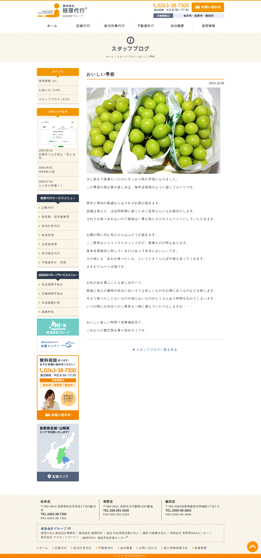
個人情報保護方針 (176, 547)
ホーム (110, 56)
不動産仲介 (106, 547)
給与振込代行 (51, 253)
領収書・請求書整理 (55, 216)
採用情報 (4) (48, 80)
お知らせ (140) (50, 90)
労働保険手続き (52, 293)
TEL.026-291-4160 (116, 510)
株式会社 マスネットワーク (58, 537)
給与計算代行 (51, 225)
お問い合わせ (148, 547)
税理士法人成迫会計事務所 (58, 532)
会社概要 (126, 547)
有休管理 (48, 235)
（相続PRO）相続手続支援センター (104, 537)
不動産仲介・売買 (54, 262)
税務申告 (48, 311)
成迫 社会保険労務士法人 (122, 532)
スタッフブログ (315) (54, 99)
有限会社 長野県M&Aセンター (189, 532)
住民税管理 (49, 244)
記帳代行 (48, 207)
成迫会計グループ (54, 528)
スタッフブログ (126, 56)
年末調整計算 (51, 302)
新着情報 (201, 547)
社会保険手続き (52, 284)
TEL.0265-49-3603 (178, 510)
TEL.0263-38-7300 (53, 514)
